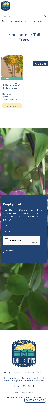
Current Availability (34, 397)
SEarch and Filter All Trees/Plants (25, 22)
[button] (44, 6)
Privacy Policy (27, 392)
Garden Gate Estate (13, 397)
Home (15, 392)
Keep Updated (12, 204)
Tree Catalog (23, 402)
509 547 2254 (27, 386)
